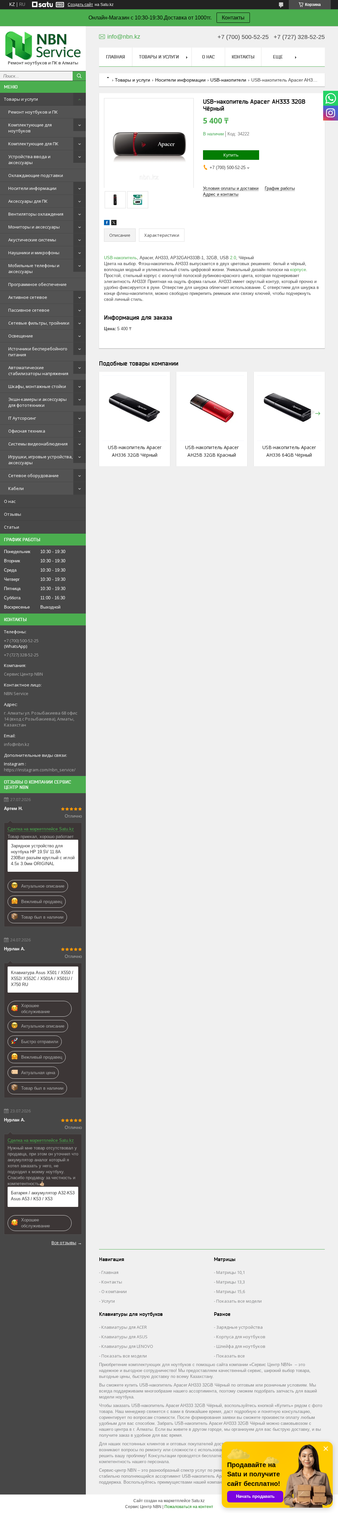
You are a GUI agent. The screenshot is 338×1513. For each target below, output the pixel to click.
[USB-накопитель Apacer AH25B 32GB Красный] (212, 408)
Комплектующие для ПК (33, 144)
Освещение (20, 336)
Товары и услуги (21, 99)
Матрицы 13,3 (230, 1282)
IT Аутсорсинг (22, 418)
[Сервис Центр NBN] (43, 45)
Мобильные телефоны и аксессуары (33, 268)
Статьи (11, 527)
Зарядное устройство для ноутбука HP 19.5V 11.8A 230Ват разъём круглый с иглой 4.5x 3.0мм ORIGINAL (43, 854)
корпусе (298, 269)
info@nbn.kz (16, 744)
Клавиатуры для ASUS (124, 1337)
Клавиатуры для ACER (124, 1327)
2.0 (233, 257)
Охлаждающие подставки (35, 175)
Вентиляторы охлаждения (35, 214)
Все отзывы (63, 1243)
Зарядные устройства (239, 1327)
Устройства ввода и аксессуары (29, 159)
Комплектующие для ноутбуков (30, 128)
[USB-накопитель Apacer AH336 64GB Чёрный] (289, 408)
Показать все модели (239, 1301)
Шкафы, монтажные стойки (37, 386)
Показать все (230, 1356)
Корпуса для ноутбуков (240, 1337)
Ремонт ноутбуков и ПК (33, 112)
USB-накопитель (120, 257)
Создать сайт (80, 4)
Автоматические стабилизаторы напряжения (38, 370)
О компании (114, 1291)
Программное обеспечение (37, 284)
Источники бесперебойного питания (37, 352)
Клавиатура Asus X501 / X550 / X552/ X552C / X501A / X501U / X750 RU (42, 978)
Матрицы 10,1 (230, 1272)
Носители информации (32, 188)
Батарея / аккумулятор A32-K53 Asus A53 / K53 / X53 (43, 1195)
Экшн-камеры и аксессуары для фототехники (37, 402)
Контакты (233, 17)
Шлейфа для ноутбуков (240, 1346)
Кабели (16, 488)
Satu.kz (198, 1500)
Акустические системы (32, 240)
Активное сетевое (27, 297)
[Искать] (79, 76)
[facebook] (107, 223)
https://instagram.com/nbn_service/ (40, 770)
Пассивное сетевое (29, 310)
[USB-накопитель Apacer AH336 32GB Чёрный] (134, 408)
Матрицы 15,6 (230, 1291)
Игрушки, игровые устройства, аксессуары (40, 460)
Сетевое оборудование (33, 475)
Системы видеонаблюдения (38, 444)
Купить (231, 155)
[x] (114, 223)
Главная (115, 56)
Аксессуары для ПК (28, 201)
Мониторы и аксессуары (34, 227)
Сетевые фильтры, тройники (38, 323)
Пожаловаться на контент (188, 1506)
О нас (10, 501)
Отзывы (12, 514)
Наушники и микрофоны (33, 253)
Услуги (108, 1301)
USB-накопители (228, 80)
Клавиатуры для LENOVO (127, 1346)
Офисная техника (26, 431)
